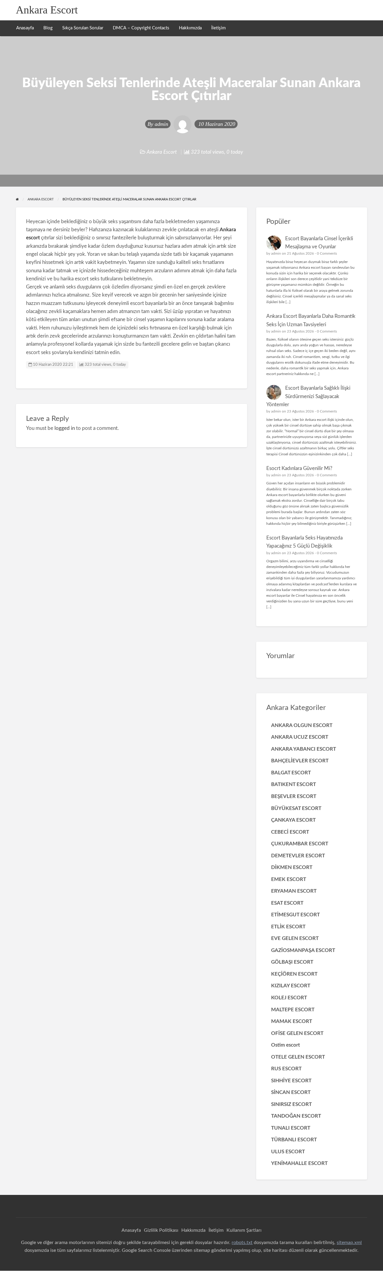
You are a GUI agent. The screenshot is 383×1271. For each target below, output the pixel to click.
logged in (64, 428)
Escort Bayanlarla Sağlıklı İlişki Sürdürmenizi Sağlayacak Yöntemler (308, 396)
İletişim (218, 28)
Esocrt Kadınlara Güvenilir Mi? (299, 468)
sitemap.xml (349, 1242)
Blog (48, 28)
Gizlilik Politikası (161, 1230)
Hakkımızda (190, 28)
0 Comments (327, 253)
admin (161, 124)
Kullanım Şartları (244, 1230)
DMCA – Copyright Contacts (141, 28)
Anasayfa (25, 28)
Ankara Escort (47, 10)
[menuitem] (25, 28)
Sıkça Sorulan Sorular (82, 28)
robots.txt (242, 1242)
